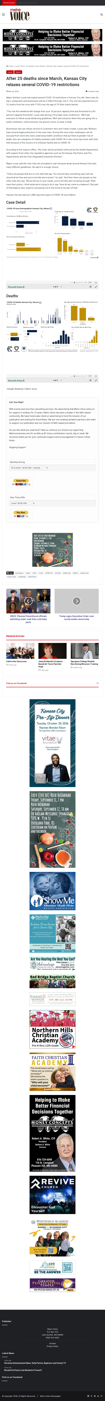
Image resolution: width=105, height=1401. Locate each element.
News (18, 72)
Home (11, 66)
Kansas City (74, 97)
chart (34, 573)
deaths (75, 573)
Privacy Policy (52, 1346)
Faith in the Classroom (16, 661)
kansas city (84, 573)
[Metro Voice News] (19, 14)
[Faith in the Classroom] (20, 651)
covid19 (58, 573)
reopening (22, 577)
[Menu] (3, 15)
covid (41, 573)
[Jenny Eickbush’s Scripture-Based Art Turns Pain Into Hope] (52, 651)
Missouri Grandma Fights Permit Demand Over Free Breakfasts (44, 3)
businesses (19, 573)
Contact (52, 1343)
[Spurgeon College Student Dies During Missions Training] (85, 651)
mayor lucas (11, 577)
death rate (66, 573)
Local (17, 66)
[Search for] (101, 15)
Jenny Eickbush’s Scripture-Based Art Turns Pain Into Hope (50, 664)
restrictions (32, 577)
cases (28, 573)
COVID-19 (50, 97)
